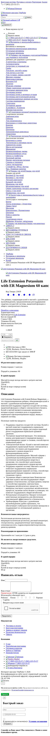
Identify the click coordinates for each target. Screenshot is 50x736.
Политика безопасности (16, 632)
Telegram (18, 9)
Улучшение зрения (13, 105)
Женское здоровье (13, 77)
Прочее (9, 217)
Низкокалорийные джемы (16, 151)
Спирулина (10, 103)
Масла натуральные (14, 147)
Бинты (8, 202)
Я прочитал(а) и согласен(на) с (25, 721)
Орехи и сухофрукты (14, 156)
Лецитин (9, 84)
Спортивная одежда (14, 219)
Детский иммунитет (14, 180)
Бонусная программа (14, 628)
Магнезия (10, 208)
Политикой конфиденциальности (23, 690)
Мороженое (11, 149)
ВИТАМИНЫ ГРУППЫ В (17, 230)
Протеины (10, 129)
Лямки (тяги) (11, 206)
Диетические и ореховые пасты (19, 143)
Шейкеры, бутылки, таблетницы (19, 221)
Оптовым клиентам (14, 648)
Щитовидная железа (14, 110)
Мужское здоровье (13, 86)
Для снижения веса (14, 121)
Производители (12, 653)
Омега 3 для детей (13, 191)
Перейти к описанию (10, 310)
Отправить (8, 724)
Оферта (9, 634)
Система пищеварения (15, 101)
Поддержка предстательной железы (20, 97)
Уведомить (7, 337)
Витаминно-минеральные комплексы (21, 49)
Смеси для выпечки (14, 164)
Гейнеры (9, 119)
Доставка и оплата (24, 2)
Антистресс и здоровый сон (17, 66)
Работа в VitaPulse (13, 650)
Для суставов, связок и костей (18, 75)
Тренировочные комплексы (17, 132)
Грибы (8, 68)
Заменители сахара (13, 145)
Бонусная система (8, 2)
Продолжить (6, 616)
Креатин (9, 125)
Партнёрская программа (16, 646)
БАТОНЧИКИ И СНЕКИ (16, 247)
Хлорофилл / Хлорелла (15, 108)
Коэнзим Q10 (11, 81)
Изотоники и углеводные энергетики (21, 123)
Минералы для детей (14, 184)
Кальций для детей (13, 182)
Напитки (9, 127)
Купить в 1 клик (7, 341)
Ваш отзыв (5, 591)
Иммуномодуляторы (14, 79)
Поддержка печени (14, 92)
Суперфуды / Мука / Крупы (17, 167)
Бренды (4, 15)
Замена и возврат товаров (16, 630)
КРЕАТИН (10, 239)
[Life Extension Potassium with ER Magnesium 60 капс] (23, 269)
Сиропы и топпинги (14, 162)
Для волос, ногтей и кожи (16, 70)
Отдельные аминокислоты (17, 90)
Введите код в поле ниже (13, 603)
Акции (44, 2)
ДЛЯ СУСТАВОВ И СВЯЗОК (18, 234)
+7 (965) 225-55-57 (30, 38)
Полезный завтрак (13, 158)
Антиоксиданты (12, 64)
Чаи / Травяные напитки (16, 169)
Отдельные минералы (15, 53)
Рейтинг (4, 598)
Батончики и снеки (14, 140)
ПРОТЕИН (10, 243)
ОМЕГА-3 (10, 226)
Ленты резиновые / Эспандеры (18, 204)
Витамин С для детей (15, 178)
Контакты (18, 668)
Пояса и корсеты (13, 215)
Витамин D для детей (15, 175)
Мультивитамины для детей (17, 186)
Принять (5, 694)
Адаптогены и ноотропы (16, 62)
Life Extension (19, 315)
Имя (2, 580)
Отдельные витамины (15, 51)
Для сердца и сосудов (15, 73)
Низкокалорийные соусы (16, 153)
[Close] (3, 683)
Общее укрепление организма (18, 88)
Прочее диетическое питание (18, 160)
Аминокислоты (12, 116)
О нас (8, 644)
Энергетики (11, 134)
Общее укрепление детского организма (22, 188)
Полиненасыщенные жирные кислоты (22, 99)
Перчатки (10, 212)
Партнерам (36, 2)
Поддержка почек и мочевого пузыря (21, 94)
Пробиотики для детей (15, 193)
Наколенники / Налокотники (18, 210)
